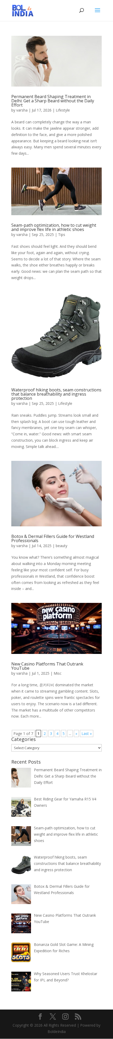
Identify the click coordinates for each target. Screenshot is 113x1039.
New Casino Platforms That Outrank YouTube (47, 666)
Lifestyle (63, 110)
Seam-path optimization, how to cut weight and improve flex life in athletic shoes (53, 227)
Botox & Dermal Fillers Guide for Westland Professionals (52, 538)
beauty (61, 545)
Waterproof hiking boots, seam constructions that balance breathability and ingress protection (56, 394)
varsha (22, 110)
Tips (61, 234)
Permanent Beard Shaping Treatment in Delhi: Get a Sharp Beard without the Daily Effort (52, 101)
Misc (57, 673)
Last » (86, 733)
